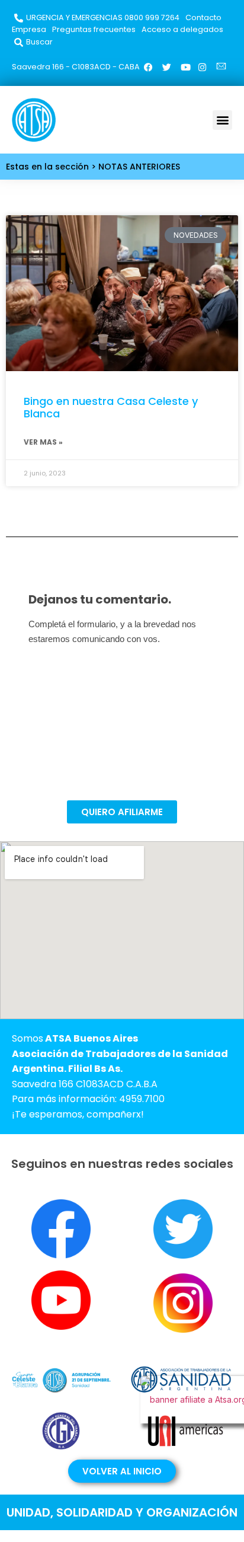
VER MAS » (43, 442)
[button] (222, 120)
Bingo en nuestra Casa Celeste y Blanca (111, 408)
